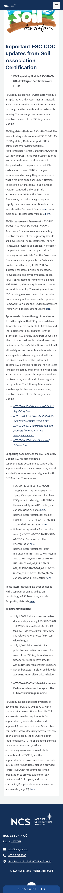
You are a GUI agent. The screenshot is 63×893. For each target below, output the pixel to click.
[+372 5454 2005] (4, 855)
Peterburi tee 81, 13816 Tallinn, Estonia (29, 861)
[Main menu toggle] (56, 5)
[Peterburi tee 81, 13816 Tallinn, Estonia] (4, 861)
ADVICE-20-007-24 (33, 430)
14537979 (16, 841)
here (44, 209)
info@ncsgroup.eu (18, 849)
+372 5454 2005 (17, 855)
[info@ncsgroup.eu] (4, 849)
